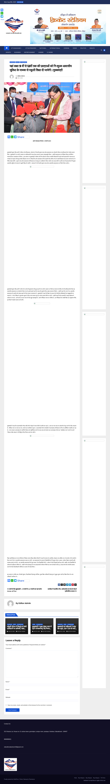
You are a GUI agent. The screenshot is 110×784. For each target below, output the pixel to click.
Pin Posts (103, 777)
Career (40, 52)
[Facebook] (2, 10)
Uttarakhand (16, 48)
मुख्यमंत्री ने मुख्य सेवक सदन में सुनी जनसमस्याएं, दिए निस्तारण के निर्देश (41, 628)
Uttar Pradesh (30, 48)
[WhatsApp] (2, 13)
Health (92, 48)
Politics (83, 48)
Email (8, 689)
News (14, 624)
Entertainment (29, 52)
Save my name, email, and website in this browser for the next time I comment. (30, 705)
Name (8, 681)
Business (17, 52)
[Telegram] (2, 16)
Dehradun (12, 62)
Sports (8, 52)
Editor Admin (21, 76)
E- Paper (50, 52)
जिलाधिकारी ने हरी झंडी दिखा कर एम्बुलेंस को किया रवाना (94, 780)
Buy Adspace (81, 777)
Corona (66, 48)
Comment (9, 648)
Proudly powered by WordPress (11, 779)
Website (8, 697)
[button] (101, 50)
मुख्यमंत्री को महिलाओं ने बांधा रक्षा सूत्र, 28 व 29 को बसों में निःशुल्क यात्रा (67, 628)
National (43, 48)
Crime (75, 48)
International (55, 48)
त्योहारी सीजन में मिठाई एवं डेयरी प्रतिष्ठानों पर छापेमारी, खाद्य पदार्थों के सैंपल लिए (16, 628)
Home (75, 777)
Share (20, 137)
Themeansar (32, 779)
